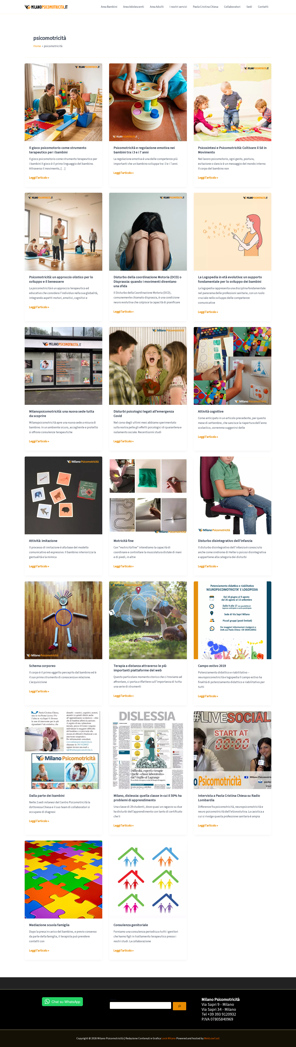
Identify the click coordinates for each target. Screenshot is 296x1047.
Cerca (113, 999)
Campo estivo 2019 (212, 665)
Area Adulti (157, 7)
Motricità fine (124, 540)
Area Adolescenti (133, 7)
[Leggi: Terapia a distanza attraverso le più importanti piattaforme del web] (148, 620)
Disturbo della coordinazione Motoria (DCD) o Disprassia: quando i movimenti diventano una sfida (147, 282)
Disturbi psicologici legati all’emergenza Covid (144, 413)
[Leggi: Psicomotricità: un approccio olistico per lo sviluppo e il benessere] (63, 231)
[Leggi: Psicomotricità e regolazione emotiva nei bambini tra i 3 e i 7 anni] (148, 102)
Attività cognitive (211, 411)
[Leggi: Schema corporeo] (63, 620)
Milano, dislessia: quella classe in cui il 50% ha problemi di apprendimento (148, 798)
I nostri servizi (178, 7)
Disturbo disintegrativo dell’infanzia (225, 540)
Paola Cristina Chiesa (205, 7)
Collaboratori (232, 7)
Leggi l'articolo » (39, 178)
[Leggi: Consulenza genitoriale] (148, 879)
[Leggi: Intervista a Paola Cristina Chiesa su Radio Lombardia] (232, 750)
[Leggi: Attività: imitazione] (63, 495)
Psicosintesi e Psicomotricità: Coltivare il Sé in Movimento (232, 150)
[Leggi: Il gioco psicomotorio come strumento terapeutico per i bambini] (63, 102)
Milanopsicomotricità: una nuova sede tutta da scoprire (61, 413)
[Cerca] (179, 1006)
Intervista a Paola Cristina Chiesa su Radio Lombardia (229, 798)
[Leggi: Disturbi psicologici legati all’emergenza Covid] (148, 366)
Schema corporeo (42, 665)
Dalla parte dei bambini (46, 795)
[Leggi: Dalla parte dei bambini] (63, 750)
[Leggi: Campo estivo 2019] (232, 620)
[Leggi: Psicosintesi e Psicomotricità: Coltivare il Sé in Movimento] (232, 102)
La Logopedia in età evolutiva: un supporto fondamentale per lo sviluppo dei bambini (230, 279)
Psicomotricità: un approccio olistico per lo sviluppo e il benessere (61, 279)
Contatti (263, 7)
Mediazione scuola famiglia (49, 925)
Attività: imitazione (43, 540)
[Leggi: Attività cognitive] (232, 366)
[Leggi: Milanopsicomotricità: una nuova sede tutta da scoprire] (63, 366)
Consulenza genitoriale (131, 925)
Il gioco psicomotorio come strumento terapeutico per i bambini (57, 150)
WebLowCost (212, 1038)
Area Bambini (109, 7)
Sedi (249, 7)
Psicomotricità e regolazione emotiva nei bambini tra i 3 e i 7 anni (144, 150)
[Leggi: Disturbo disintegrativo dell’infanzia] (232, 495)
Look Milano (168, 1038)
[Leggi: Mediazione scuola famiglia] (63, 879)
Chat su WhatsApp (66, 1001)
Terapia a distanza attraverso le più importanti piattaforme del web (140, 668)
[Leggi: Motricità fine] (148, 495)
